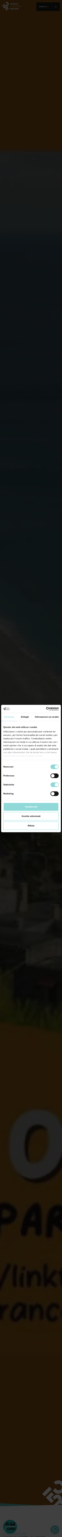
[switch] (54, 775)
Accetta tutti (31, 806)
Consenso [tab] (9, 717)
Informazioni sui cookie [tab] (47, 717)
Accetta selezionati (31, 816)
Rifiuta (31, 825)
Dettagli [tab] (25, 717)
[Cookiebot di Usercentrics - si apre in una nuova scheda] (46, 709)
